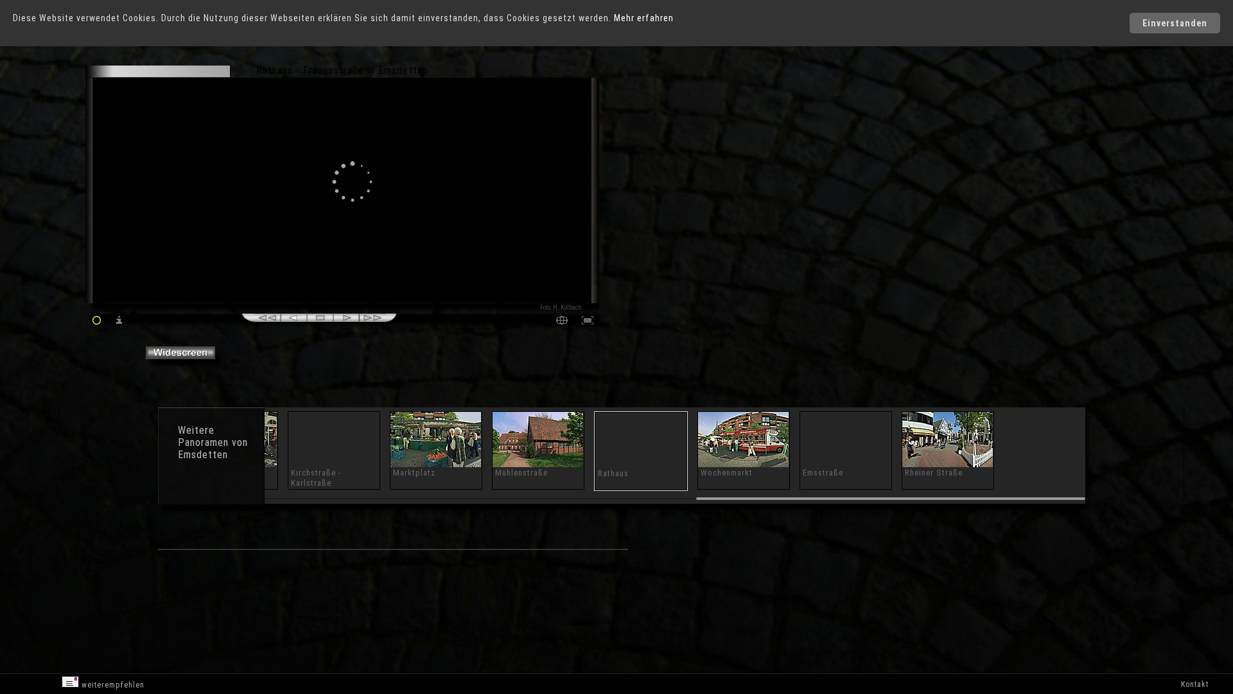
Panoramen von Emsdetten (213, 448)
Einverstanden (1174, 23)
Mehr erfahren (644, 18)
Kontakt (1195, 684)
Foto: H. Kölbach (561, 307)
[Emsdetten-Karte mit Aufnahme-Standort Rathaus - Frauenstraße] (562, 322)
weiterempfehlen (111, 685)
